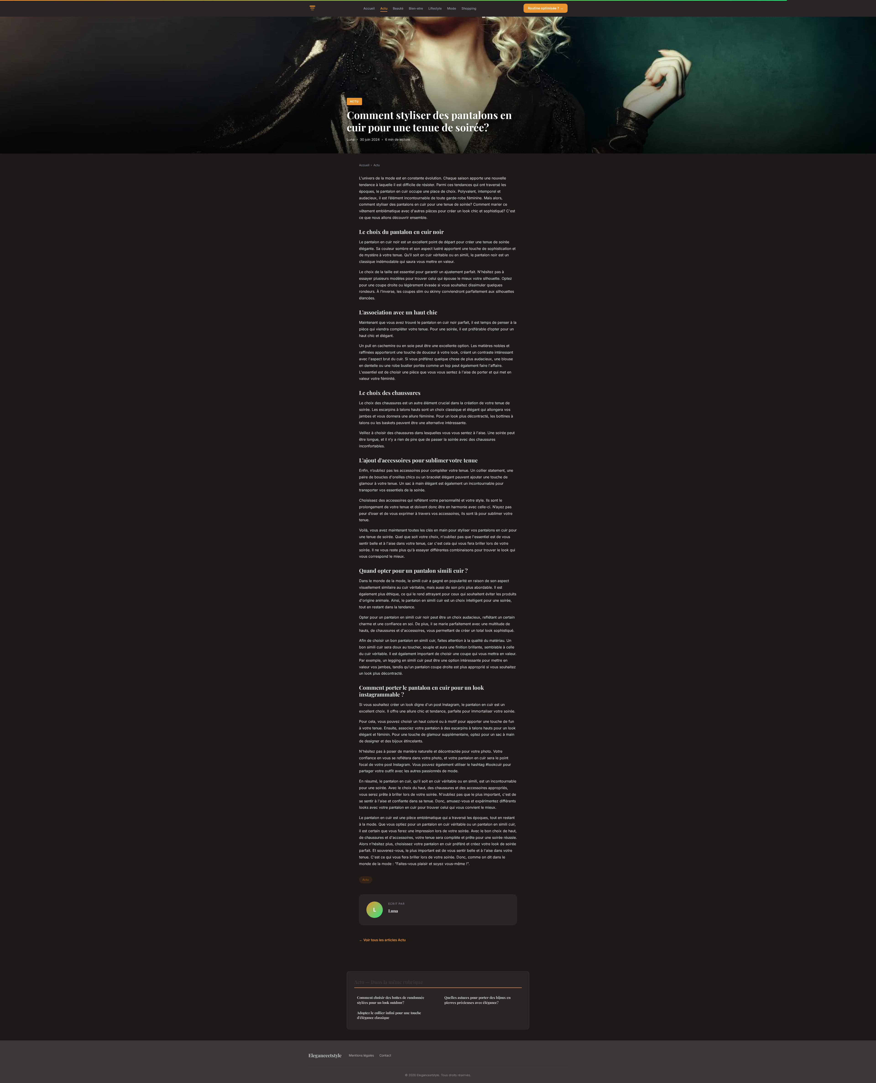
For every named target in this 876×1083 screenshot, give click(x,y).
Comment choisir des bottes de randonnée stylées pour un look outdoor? (390, 1000)
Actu (383, 8)
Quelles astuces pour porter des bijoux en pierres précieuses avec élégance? (477, 1000)
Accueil (369, 8)
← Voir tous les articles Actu (382, 940)
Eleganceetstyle (325, 1055)
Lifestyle (435, 8)
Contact (385, 1055)
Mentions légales (361, 1055)
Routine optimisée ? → (545, 8)
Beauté (398, 8)
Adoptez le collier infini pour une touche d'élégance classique (389, 1015)
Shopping (468, 8)
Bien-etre (416, 8)
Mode (451, 8)
